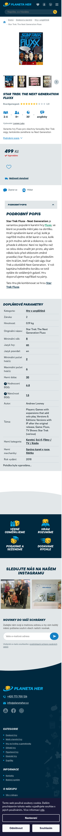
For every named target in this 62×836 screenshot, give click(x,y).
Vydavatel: (13, 123)
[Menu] (57, 4)
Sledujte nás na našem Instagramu (31, 571)
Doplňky (9, 760)
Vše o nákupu (12, 795)
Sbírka (30, 453)
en (27, 345)
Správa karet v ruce (37, 450)
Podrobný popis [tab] (17, 204)
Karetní (30, 440)
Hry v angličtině (35, 311)
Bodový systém (13, 780)
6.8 (28, 385)
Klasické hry (11, 756)
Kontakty (10, 776)
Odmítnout (16, 828)
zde (42, 810)
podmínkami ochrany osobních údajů (30, 645)
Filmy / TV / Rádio (38, 441)
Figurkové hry (12, 752)
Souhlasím (46, 828)
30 (27, 377)
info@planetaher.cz (18, 703)
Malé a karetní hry (14, 739)
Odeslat (54, 636)
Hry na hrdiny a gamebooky (18, 744)
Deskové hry (11, 735)
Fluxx (48, 225)
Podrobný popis (11, 138)
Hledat (55, 12)
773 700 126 (17, 696)
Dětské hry (11, 748)
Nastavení (31, 818)
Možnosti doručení (18, 178)
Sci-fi (39, 440)
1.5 (27, 395)
